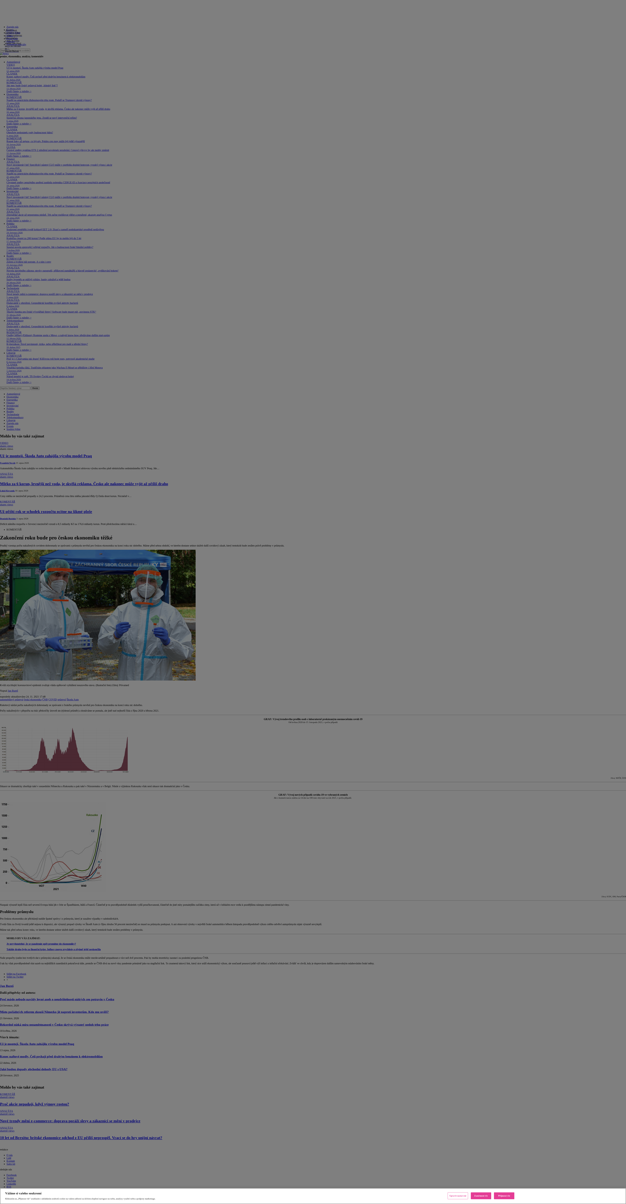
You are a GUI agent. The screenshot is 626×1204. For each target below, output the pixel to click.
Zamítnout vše (481, 1196)
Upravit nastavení (457, 1196)
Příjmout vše (504, 1196)
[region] (313, 1196)
